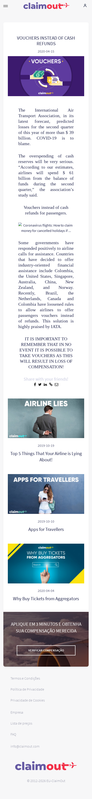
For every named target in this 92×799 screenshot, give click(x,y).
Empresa (16, 712)
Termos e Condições (25, 678)
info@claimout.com (25, 746)
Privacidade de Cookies (27, 700)
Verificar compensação (46, 650)
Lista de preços (21, 723)
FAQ (13, 734)
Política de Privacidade (27, 689)
